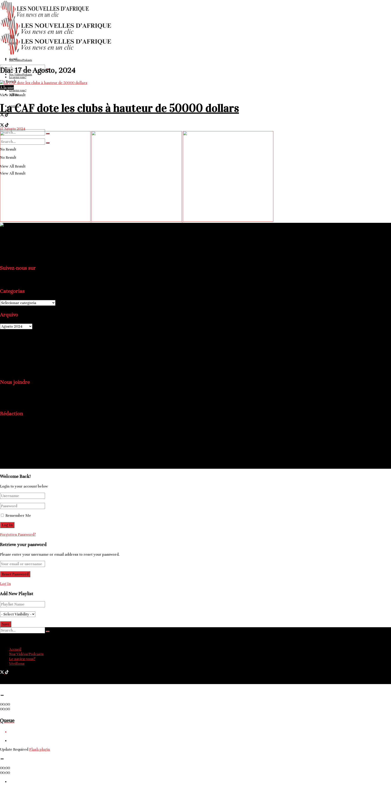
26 (3, 365)
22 (18, 359)
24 (28, 359)
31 (28, 365)
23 (23, 359)
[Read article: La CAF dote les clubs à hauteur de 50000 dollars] (195, 82)
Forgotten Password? (18, 534)
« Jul (4, 370)
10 (28, 348)
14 (13, 354)
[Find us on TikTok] (7, 115)
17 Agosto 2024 (12, 128)
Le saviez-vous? (22, 658)
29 (18, 365)
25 (33, 359)
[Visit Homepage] (56, 54)
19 (2, 359)
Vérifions (16, 663)
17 (27, 354)
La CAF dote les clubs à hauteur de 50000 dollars (119, 108)
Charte (15, 452)
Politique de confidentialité (31, 457)
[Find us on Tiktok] (7, 279)
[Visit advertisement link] (45, 220)
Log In (5, 583)
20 (8, 359)
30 (23, 365)
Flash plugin (39, 749)
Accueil (15, 649)
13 (7, 354)
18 (33, 354)
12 (2, 354)
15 (17, 354)
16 (22, 354)
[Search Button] (48, 631)
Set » (14, 370)
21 (12, 359)
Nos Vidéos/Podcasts (26, 654)
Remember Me (18, 515)
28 (13, 365)
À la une (7, 87)
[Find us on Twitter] (2, 115)
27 (7, 365)
